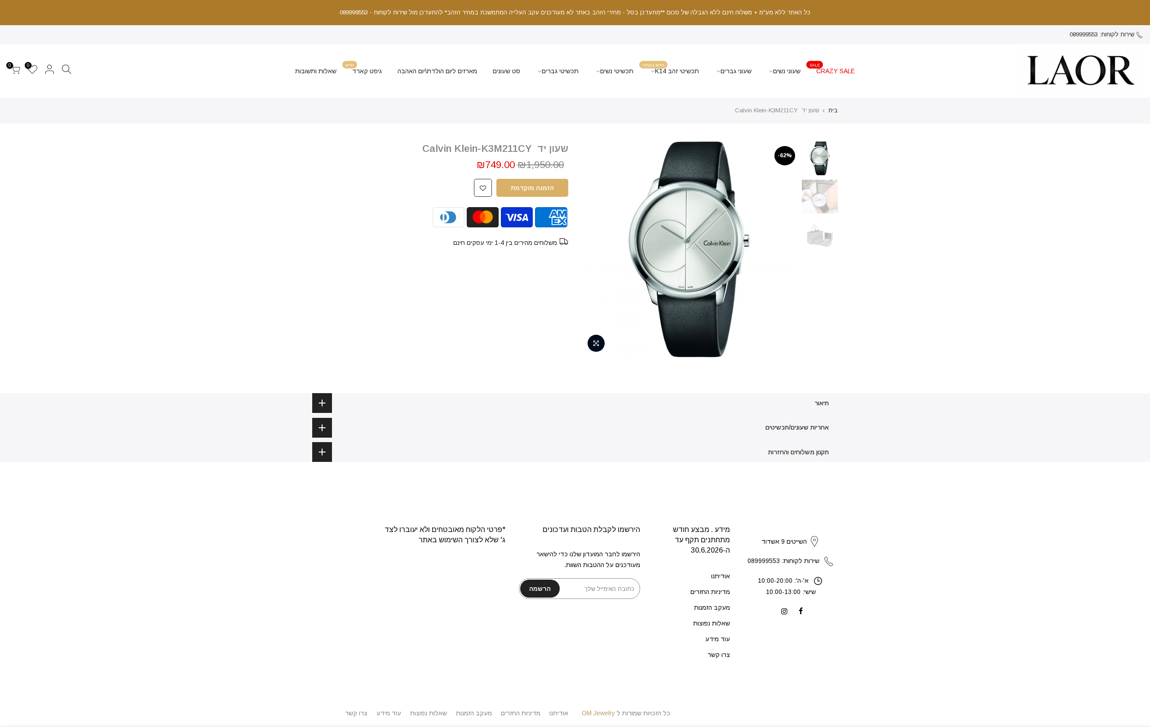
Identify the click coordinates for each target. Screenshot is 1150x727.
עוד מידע (717, 639)
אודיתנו (720, 576)
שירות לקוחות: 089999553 (1102, 34)
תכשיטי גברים (560, 71)
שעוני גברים (736, 71)
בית (833, 110)
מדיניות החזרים (710, 591)
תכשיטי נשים (616, 71)
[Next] (597, 249)
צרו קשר (719, 654)
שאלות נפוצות (711, 623)
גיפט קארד (363, 68)
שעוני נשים (787, 71)
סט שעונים (506, 71)
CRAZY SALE (832, 68)
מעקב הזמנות (712, 607)
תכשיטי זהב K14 (670, 68)
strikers (790, 532)
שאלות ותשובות (315, 71)
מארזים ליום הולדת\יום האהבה (437, 71)
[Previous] (781, 249)
